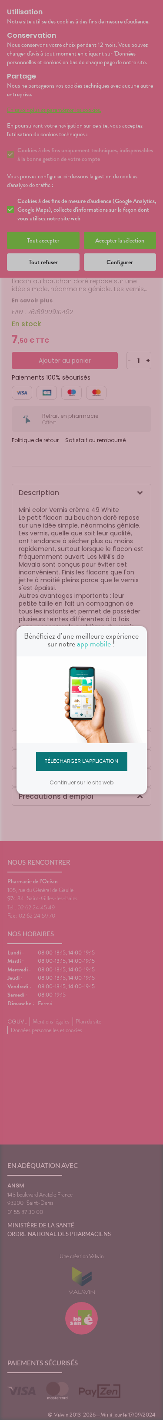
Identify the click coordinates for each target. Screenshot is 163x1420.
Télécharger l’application (81, 761)
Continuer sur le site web (81, 782)
